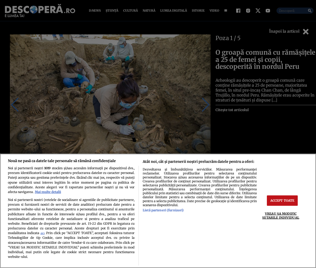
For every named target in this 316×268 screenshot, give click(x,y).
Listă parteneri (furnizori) (163, 210)
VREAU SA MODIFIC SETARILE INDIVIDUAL (280, 215)
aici (42, 233)
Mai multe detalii (48, 192)
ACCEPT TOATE (282, 200)
